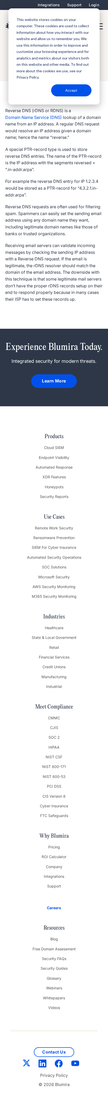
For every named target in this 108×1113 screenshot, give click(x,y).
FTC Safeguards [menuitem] (54, 815)
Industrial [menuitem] (54, 686)
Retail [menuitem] (54, 647)
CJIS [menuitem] (54, 727)
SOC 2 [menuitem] (54, 737)
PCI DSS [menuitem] (54, 786)
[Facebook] (59, 1065)
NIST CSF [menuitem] (54, 757)
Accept (71, 90)
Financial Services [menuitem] (54, 657)
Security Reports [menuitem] (54, 496)
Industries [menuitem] (54, 617)
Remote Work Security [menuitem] (54, 528)
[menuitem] (54, 908)
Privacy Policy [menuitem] (54, 1075)
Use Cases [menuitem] (54, 517)
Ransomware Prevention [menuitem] (54, 537)
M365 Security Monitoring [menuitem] (54, 596)
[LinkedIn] (42, 1065)
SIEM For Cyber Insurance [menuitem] (54, 547)
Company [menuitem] (54, 866)
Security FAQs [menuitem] (54, 958)
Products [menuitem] (54, 437)
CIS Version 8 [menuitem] (54, 796)
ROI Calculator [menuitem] (54, 856)
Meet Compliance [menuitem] (54, 707)
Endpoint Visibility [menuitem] (54, 457)
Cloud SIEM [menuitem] (54, 447)
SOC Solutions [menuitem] (54, 567)
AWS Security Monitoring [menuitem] (54, 586)
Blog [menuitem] (54, 939)
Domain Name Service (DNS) (33, 117)
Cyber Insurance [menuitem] (54, 806)
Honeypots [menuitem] (54, 487)
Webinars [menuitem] (54, 988)
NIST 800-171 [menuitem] (54, 766)
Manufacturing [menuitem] (54, 677)
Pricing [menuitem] (54, 847)
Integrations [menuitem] (49, 5)
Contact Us (54, 1052)
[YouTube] (75, 1065)
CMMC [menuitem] (54, 718)
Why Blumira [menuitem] (54, 836)
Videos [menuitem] (54, 1007)
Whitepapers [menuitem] (54, 998)
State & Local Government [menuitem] (54, 637)
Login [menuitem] (94, 5)
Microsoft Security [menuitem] (54, 577)
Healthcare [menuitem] (54, 628)
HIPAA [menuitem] (54, 747)
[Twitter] (26, 1064)
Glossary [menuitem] (54, 978)
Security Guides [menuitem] (54, 968)
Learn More (54, 380)
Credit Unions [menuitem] (54, 667)
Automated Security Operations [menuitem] (54, 557)
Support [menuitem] (74, 5)
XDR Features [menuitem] (54, 477)
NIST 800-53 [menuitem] (54, 776)
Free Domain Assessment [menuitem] (54, 949)
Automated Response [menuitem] (54, 467)
